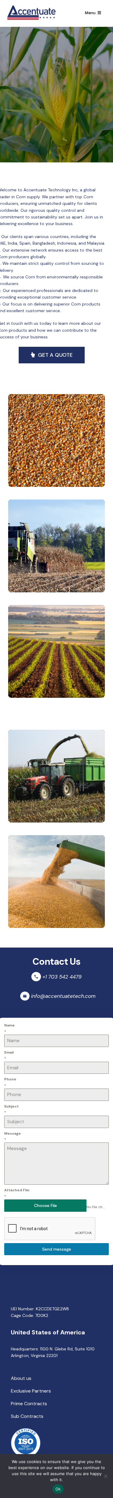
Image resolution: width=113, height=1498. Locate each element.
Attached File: (17, 1193)
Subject (11, 1109)
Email (9, 1055)
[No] (105, 1476)
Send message (56, 1249)
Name (9, 1028)
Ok (58, 1489)
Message (12, 1136)
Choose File (45, 1205)
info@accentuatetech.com (63, 996)
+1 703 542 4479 (62, 976)
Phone (10, 1082)
